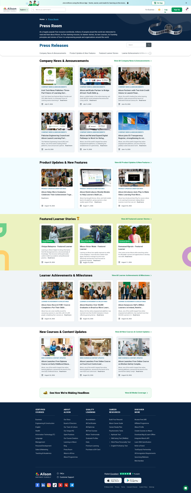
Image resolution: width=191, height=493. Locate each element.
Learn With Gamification (143, 442)
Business (38, 419)
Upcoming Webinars (142, 457)
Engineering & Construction (44, 423)
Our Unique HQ (69, 431)
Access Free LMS (141, 419)
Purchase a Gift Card (93, 449)
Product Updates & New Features (83, 53)
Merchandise (139, 461)
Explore (23, 10)
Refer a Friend (139, 446)
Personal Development (43, 446)
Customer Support (67, 477)
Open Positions (69, 434)
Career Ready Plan (115, 427)
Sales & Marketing (41, 449)
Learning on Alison (70, 442)
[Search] (33, 10)
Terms (123, 487)
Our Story (67, 419)
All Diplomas (90, 427)
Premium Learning (92, 446)
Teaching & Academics (43, 453)
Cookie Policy (143, 487)
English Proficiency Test (119, 446)
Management (40, 442)
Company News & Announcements (53, 53)
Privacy (117, 487)
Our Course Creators (71, 438)
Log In (165, 10)
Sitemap (151, 487)
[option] (57, 86)
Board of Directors (70, 423)
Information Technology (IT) (45, 434)
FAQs (62, 473)
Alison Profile (139, 427)
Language (38, 438)
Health (37, 431)
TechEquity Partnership (143, 449)
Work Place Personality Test (121, 442)
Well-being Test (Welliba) (119, 438)
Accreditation (90, 419)
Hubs (87, 442)
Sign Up (177, 10)
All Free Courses (91, 431)
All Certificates (91, 423)
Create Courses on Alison (143, 431)
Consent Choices (132, 487)
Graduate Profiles (92, 438)
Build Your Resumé (115, 419)
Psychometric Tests (116, 431)
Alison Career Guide (116, 423)
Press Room (53, 19)
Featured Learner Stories (108, 53)
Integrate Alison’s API (142, 438)
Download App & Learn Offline (145, 434)
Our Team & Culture (70, 427)
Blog (65, 446)
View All (132, 61)
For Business (149, 10)
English (37, 427)
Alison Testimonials (92, 434)
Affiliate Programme (142, 423)
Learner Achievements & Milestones (136, 53)
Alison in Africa (69, 453)
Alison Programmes (71, 457)
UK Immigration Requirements (145, 453)
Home (42, 19)
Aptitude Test (116, 434)
